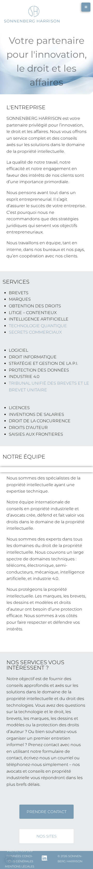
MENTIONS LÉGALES (19, 866)
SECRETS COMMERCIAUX (35, 332)
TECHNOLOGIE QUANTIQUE (38, 325)
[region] (46, 61)
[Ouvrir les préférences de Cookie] (9, 862)
